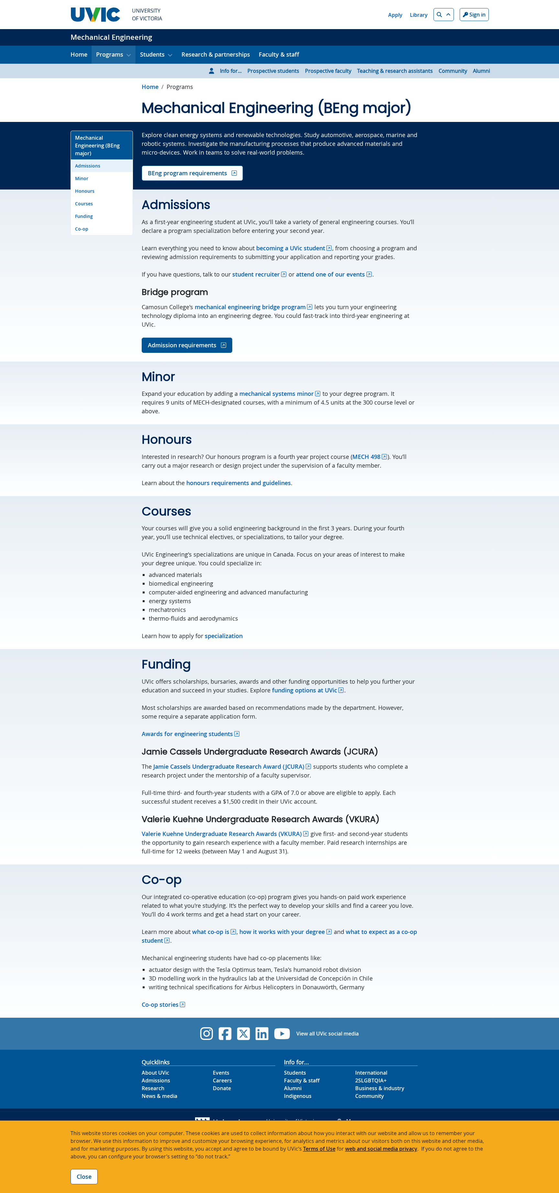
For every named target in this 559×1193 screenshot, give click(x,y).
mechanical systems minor (276, 393)
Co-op (81, 229)
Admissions (87, 166)
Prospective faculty (328, 70)
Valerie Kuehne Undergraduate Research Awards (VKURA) (222, 834)
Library (419, 14)
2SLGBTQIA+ (371, 1080)
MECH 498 (366, 457)
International (371, 1072)
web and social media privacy (381, 1148)
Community (453, 70)
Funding (84, 216)
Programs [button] (109, 54)
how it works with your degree (282, 932)
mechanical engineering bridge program (250, 307)
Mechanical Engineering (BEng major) (97, 145)
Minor (81, 178)
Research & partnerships (215, 54)
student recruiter (256, 274)
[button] (443, 14)
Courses (84, 204)
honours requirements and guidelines (238, 483)
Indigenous (298, 1096)
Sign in (477, 14)
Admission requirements (183, 345)
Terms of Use (319, 1148)
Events (221, 1072)
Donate (222, 1088)
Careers (222, 1080)
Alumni (481, 70)
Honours (84, 191)
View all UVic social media (327, 1033)
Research (153, 1088)
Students (295, 1072)
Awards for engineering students (187, 734)
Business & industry (379, 1088)
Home (79, 54)
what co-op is (210, 932)
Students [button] (152, 54)
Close (84, 1176)
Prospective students (273, 70)
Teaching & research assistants (395, 70)
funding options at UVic (304, 690)
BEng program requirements (188, 173)
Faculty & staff (279, 54)
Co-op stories (160, 1004)
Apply (395, 14)
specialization (224, 636)
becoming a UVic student (290, 248)
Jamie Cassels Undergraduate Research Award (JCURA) (228, 766)
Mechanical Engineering (111, 37)
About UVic (155, 1072)
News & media (159, 1096)
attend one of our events (330, 274)
